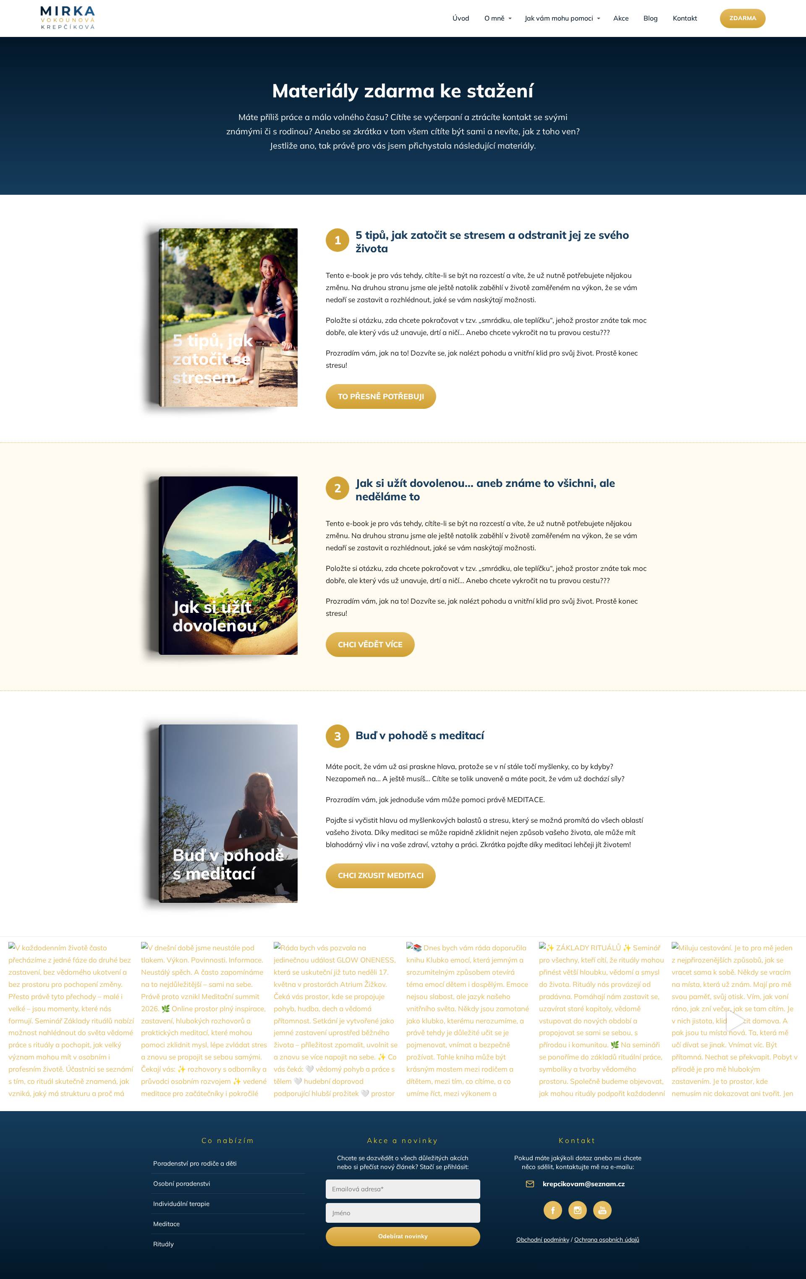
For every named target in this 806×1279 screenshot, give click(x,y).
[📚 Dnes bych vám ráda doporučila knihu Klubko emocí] (469, 1020)
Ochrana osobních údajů (606, 1239)
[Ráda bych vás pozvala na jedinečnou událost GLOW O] (337, 1020)
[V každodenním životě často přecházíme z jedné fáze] (71, 1020)
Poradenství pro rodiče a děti (195, 1163)
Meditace (166, 1224)
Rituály (163, 1244)
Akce (621, 18)
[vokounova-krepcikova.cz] (67, 18)
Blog (651, 18)
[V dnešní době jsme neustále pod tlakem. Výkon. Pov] (204, 1020)
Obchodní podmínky (542, 1239)
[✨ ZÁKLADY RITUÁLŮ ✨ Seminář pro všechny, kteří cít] (602, 1020)
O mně (494, 18)
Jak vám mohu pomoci (559, 18)
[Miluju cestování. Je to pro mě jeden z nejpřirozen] (735, 1020)
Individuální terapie (181, 1204)
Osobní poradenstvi (181, 1183)
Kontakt (685, 18)
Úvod (461, 18)
